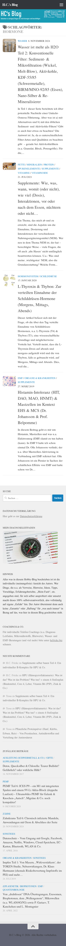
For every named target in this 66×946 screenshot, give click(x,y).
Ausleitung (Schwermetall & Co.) (24, 757)
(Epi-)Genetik (11, 886)
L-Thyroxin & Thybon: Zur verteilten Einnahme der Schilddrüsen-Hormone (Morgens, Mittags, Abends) (39, 298)
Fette (21, 164)
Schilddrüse (48, 276)
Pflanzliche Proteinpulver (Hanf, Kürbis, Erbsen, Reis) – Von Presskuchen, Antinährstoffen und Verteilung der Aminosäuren (31, 733)
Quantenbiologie (14, 889)
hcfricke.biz (56, 640)
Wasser (22, 41)
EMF (20, 378)
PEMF (6, 781)
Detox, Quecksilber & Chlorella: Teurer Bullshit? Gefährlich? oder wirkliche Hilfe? (31, 768)
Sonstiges (9, 833)
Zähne (7, 813)
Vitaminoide (40, 172)
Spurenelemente (29, 168)
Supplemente (50, 168)
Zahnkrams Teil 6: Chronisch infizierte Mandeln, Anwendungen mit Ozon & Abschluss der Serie (31, 820)
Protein (49, 164)
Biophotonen (28, 886)
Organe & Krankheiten (40, 378)
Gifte (49, 757)
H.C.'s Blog (10, 4)
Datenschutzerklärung (31, 516)
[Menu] (61, 4)
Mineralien (34, 164)
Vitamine (24, 172)
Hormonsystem (28, 276)
